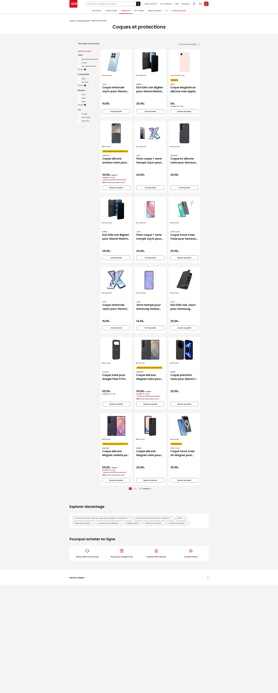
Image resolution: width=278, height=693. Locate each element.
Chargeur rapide (132, 523)
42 (141, 489)
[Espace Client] (206, 4)
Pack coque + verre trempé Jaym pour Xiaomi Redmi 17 (149, 237)
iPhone (179, 518)
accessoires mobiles (83, 21)
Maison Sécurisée (154, 11)
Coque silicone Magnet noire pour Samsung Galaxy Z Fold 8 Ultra (148, 377)
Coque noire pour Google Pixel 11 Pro (114, 377)
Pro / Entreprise (166, 4)
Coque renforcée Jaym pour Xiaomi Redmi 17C (114, 307)
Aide (176, 4)
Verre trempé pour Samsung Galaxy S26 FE (148, 307)
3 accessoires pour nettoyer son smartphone (153, 518)
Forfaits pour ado (179, 11)
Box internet (96, 11)
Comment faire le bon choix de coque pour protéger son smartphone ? (101, 518)
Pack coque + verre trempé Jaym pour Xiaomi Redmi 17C (149, 161)
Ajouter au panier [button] (184, 111)
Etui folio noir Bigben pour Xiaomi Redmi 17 (115, 237)
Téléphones (125, 11)
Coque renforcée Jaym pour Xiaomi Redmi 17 (114, 89)
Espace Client (206, 3)
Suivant (146, 489)
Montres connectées (153, 523)
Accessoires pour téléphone (108, 523)
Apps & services (151, 4)
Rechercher (138, 4)
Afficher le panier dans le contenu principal (194, 4)
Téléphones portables (82, 523)
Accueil (72, 21)
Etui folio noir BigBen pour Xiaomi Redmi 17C (149, 89)
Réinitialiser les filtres (84, 51)
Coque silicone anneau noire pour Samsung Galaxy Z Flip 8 (114, 161)
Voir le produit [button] (116, 111)
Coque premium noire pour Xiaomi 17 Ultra (183, 377)
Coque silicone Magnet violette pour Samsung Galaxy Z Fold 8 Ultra (116, 453)
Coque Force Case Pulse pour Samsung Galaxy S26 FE (184, 237)
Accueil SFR (73, 4)
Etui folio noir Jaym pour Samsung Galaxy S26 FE (183, 307)
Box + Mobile (139, 11)
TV (167, 11)
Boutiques (185, 4)
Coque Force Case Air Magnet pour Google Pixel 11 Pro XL (184, 453)
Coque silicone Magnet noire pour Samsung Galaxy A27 (148, 453)
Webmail (200, 4)
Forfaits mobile (111, 11)
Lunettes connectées (177, 523)
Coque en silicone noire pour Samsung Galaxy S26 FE (183, 161)
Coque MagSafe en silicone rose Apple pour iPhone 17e (183, 89)
